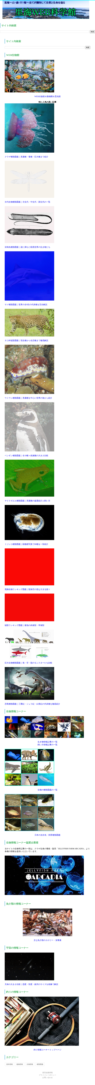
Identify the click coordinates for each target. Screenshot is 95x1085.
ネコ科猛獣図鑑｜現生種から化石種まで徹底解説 (26, 340)
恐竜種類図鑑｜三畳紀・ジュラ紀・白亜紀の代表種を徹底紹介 (32, 704)
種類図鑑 (40, 1064)
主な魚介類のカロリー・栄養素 (47, 940)
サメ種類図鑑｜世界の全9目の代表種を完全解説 (26, 304)
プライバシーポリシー (47, 1075)
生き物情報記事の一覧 (47, 742)
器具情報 (9, 1064)
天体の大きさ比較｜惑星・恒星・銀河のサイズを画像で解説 (31, 984)
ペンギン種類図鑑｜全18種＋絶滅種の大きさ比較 (26, 456)
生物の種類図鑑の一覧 (47, 790)
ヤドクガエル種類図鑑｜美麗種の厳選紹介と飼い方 (27, 501)
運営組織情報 (47, 1073)
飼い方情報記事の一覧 (47, 745)
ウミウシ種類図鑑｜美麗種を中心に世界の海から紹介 (28, 398)
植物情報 (19, 1064)
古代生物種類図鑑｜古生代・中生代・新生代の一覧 (27, 202)
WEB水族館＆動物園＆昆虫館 (47, 96)
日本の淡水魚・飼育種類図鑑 (47, 835)
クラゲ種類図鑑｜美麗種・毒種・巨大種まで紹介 (26, 157)
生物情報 (30, 1064)
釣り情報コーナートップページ (47, 1050)
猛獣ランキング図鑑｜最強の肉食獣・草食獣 (24, 625)
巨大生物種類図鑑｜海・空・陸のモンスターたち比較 (28, 663)
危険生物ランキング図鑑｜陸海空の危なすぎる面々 (27, 589)
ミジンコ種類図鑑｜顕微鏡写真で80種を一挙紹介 (26, 544)
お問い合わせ (47, 1077)
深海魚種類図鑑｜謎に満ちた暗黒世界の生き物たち (27, 247)
